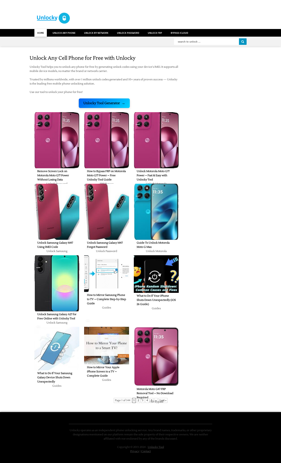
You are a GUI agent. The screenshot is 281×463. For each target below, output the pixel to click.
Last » (163, 400)
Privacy (134, 451)
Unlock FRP (155, 33)
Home (40, 33)
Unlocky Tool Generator (104, 103)
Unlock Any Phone (64, 33)
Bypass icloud (179, 33)
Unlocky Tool (156, 447)
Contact (146, 451)
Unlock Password (128, 33)
